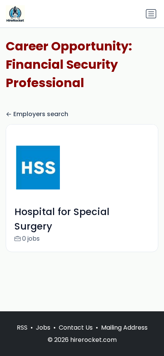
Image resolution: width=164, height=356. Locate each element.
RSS (22, 327)
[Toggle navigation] (151, 13)
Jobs (43, 327)
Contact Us (76, 327)
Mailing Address (124, 327)
